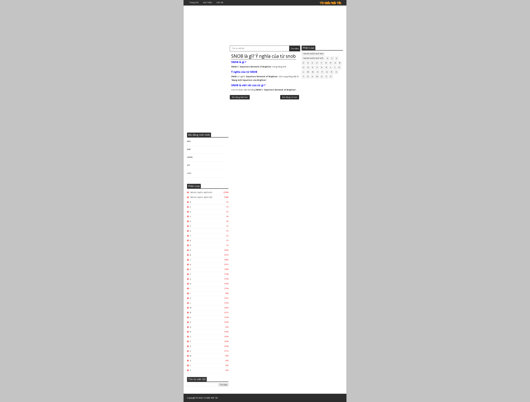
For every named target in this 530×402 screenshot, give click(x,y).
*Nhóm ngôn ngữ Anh (201, 192)
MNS (189, 141)
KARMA (190, 157)
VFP (188, 165)
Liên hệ (219, 2)
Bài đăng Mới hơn (240, 97)
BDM (189, 149)
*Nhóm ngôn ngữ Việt (201, 197)
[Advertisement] (265, 25)
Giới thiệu (207, 2)
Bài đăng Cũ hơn (289, 97)
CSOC (189, 173)
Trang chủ (194, 2)
